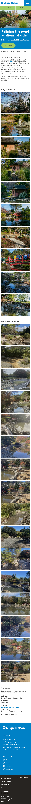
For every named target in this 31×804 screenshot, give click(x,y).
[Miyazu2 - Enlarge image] (15, 125)
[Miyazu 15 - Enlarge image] (15, 649)
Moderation (5, 788)
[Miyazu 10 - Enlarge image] (15, 537)
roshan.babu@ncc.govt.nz (10, 707)
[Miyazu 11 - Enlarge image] (15, 559)
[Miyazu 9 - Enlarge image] (15, 514)
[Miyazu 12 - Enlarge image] (15, 582)
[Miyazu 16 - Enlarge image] (15, 671)
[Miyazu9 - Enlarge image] (15, 192)
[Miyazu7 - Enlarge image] (15, 170)
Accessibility (5, 784)
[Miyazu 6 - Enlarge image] (15, 447)
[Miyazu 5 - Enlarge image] (15, 424)
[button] (27, 3)
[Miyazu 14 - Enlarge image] (15, 626)
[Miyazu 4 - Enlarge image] (15, 402)
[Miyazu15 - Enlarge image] (15, 260)
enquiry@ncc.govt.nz (13, 742)
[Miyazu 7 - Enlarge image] (15, 469)
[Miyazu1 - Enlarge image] (15, 102)
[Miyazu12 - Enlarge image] (15, 237)
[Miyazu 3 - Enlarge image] (15, 379)
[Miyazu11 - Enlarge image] (15, 215)
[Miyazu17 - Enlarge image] (15, 282)
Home (3, 51)
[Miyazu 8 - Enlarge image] (15, 492)
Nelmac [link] (11, 62)
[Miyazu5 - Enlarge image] (15, 147)
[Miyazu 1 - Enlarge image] (15, 334)
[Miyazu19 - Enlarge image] (15, 305)
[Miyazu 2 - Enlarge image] (15, 357)
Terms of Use (5, 781)
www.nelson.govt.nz (12, 744)
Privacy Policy (5, 778)
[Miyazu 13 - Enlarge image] (15, 604)
